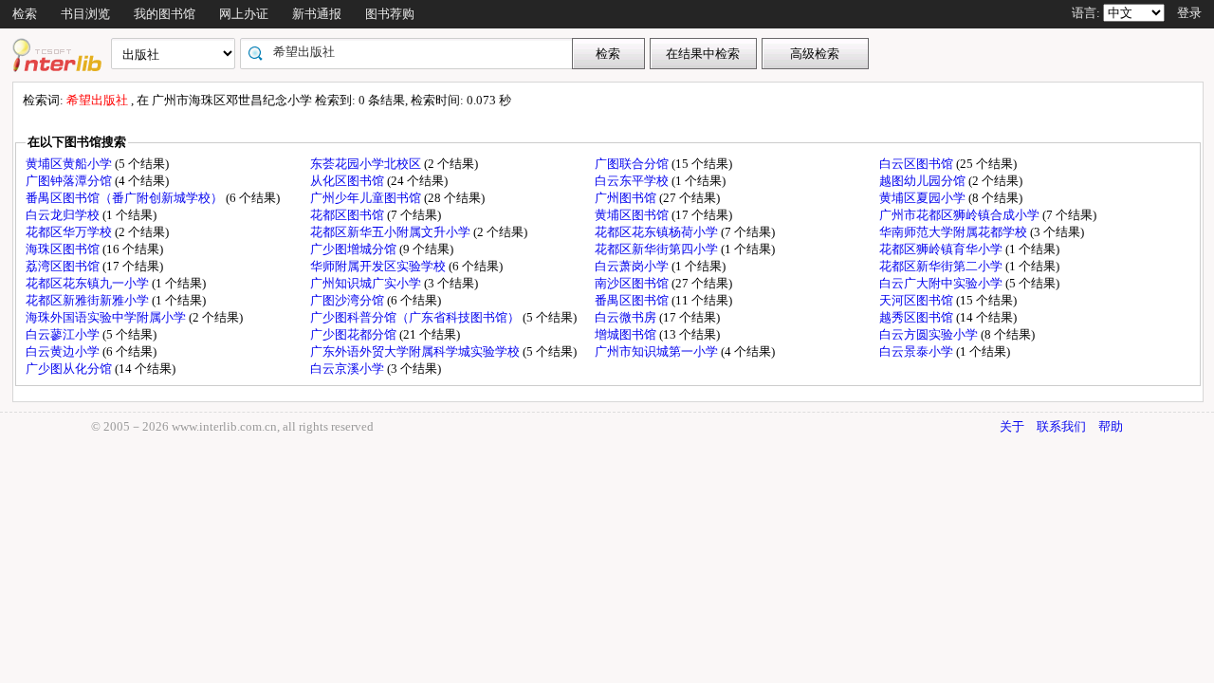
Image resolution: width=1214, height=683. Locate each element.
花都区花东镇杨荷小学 (658, 232)
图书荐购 (389, 14)
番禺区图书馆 (633, 300)
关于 (1012, 426)
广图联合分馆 (633, 164)
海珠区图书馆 (64, 249)
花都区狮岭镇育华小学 (942, 249)
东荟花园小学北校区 (367, 164)
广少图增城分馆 (354, 249)
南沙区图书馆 (633, 283)
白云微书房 (627, 317)
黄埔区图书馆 (633, 215)
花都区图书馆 (348, 215)
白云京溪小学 (348, 368)
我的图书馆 (164, 14)
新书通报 (316, 14)
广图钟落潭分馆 (70, 181)
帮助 (1110, 426)
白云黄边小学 (64, 351)
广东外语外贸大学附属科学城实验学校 (416, 351)
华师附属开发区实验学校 (379, 266)
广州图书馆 (627, 198)
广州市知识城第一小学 (658, 351)
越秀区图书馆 (917, 317)
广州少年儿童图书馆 (367, 198)
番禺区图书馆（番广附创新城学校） (126, 198)
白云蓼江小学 (64, 334)
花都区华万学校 (70, 232)
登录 (1189, 13)
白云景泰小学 (917, 351)
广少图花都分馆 (354, 334)
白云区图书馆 (917, 164)
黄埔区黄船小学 (70, 164)
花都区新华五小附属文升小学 (391, 232)
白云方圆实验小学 (930, 334)
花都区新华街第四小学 (658, 249)
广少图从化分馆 (70, 368)
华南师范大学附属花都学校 (954, 232)
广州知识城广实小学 (367, 283)
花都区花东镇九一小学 (89, 283)
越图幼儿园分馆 (923, 181)
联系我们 (1061, 426)
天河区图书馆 (917, 300)
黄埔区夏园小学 (923, 198)
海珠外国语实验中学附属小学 (107, 317)
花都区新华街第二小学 (942, 266)
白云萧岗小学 (633, 266)
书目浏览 (85, 14)
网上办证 (243, 14)
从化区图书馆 (348, 181)
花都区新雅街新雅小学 (89, 300)
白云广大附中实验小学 (942, 283)
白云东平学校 (633, 181)
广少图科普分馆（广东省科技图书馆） (416, 317)
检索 (24, 14)
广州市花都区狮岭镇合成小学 (960, 215)
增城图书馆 (627, 334)
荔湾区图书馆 (64, 266)
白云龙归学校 (64, 215)
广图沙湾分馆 (348, 300)
